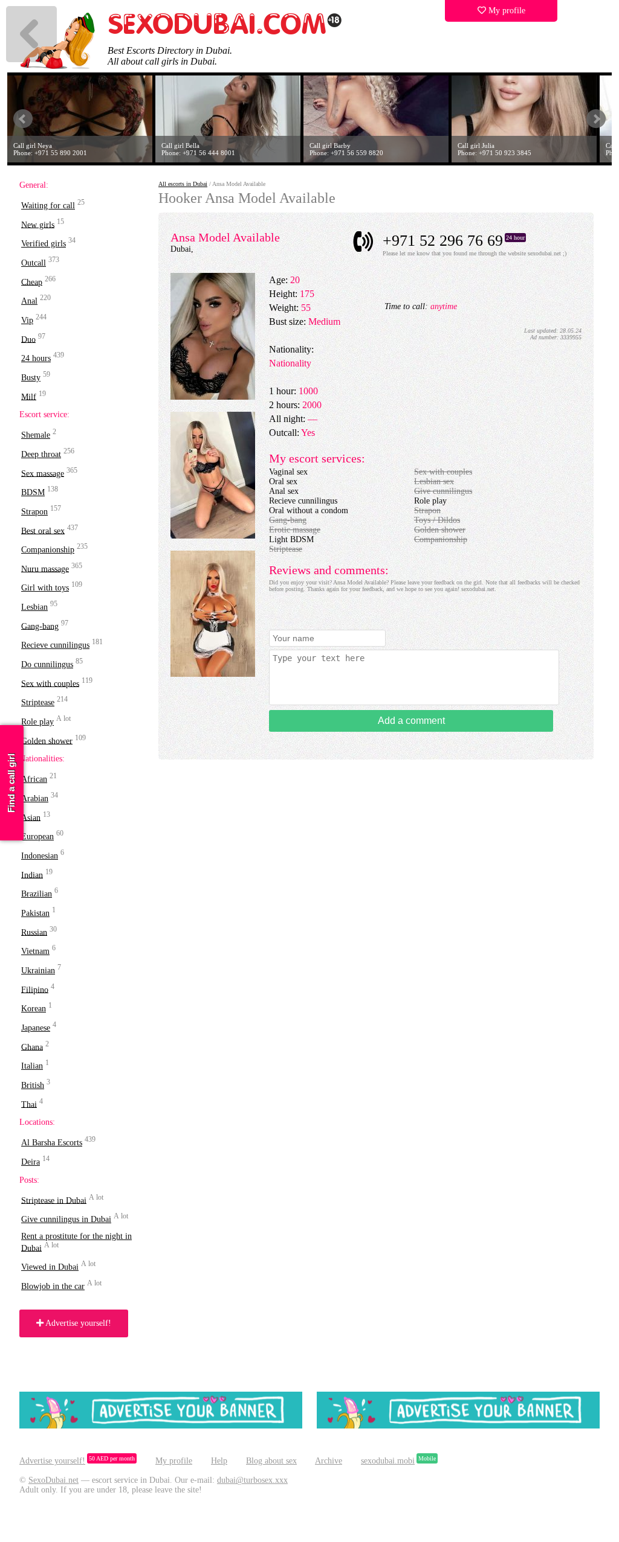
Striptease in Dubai (53, 1199)
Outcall (33, 262)
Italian (32, 1065)
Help (219, 1460)
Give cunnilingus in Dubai (66, 1219)
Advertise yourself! (77, 1323)
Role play (37, 721)
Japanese (35, 1027)
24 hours (36, 358)
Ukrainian (38, 970)
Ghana (32, 1046)
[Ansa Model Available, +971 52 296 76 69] (212, 396)
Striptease (37, 702)
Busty (31, 377)
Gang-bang (40, 625)
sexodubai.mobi (388, 1460)
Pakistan (35, 913)
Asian (31, 817)
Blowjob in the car (53, 1286)
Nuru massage (45, 568)
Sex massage (42, 473)
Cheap (31, 281)
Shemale (35, 435)
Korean (33, 1008)
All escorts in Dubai (182, 184)
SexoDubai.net (53, 1480)
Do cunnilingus (47, 664)
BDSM (33, 492)
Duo (28, 339)
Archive (328, 1460)
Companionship (47, 549)
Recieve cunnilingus (55, 645)
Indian (32, 874)
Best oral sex (43, 530)
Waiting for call (48, 205)
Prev (23, 119)
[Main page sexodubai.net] (225, 32)
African (34, 779)
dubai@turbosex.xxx (252, 1480)
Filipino (34, 989)
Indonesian (39, 855)
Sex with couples (50, 683)
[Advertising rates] (458, 1425)
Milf (28, 396)
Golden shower (47, 740)
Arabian (34, 798)
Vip (27, 320)
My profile (505, 10)
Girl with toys (45, 587)
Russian (34, 931)
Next (596, 119)
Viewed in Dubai (50, 1267)
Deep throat (41, 454)
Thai (29, 1104)
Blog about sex (271, 1460)
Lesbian (34, 607)
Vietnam (35, 951)
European (37, 836)
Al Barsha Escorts (51, 1142)
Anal (29, 301)
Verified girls (43, 243)
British (32, 1085)
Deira (30, 1161)
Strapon (34, 511)
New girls (37, 224)
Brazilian (36, 893)
